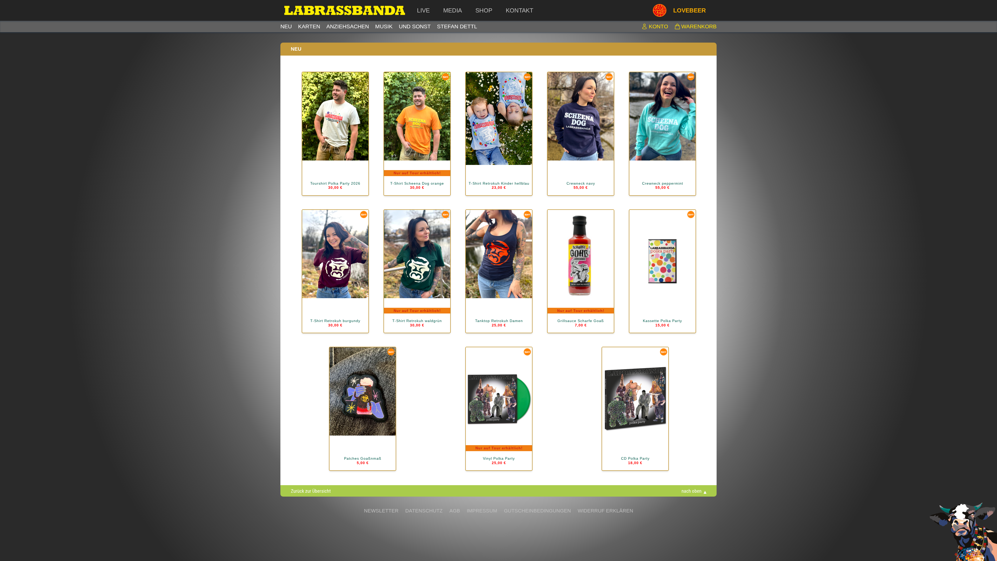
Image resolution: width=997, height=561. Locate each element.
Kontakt (519, 10)
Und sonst (415, 26)
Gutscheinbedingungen (537, 510)
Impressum (482, 510)
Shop (483, 10)
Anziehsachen (347, 26)
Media (452, 10)
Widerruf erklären (605, 510)
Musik (384, 26)
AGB (454, 510)
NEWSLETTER (381, 510)
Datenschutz (424, 510)
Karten (309, 26)
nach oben (692, 490)
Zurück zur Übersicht (311, 490)
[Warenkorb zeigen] (677, 26)
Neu (286, 26)
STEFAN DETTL (457, 26)
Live (423, 10)
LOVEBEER (689, 10)
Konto (658, 26)
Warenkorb (699, 26)
